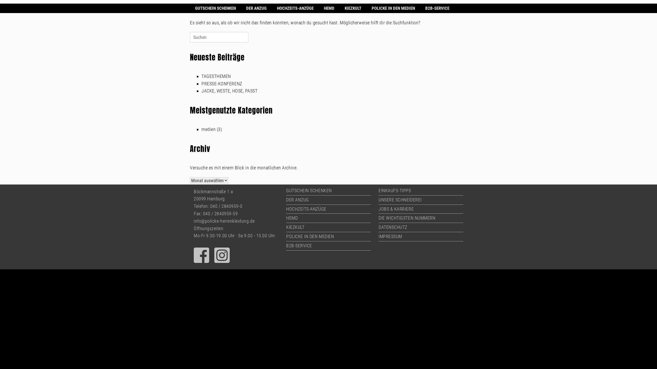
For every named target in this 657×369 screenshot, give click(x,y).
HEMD (329, 8)
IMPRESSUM (390, 236)
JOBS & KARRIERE (396, 209)
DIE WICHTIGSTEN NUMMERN (407, 218)
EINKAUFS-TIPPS (395, 190)
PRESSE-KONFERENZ (221, 83)
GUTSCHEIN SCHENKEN (215, 8)
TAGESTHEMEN (216, 76)
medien (208, 129)
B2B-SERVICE (437, 8)
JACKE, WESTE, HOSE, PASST (229, 91)
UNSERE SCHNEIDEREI (400, 199)
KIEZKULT (353, 8)
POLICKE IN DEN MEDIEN (393, 8)
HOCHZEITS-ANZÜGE (295, 8)
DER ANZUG (256, 8)
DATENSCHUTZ (393, 227)
